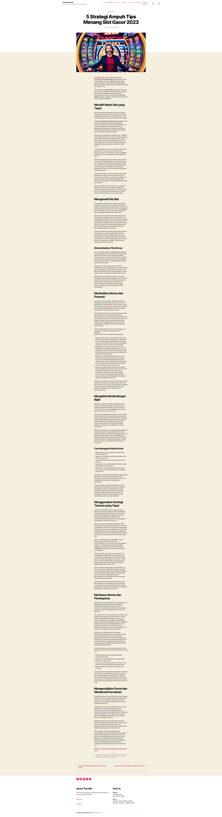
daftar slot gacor (119, 754)
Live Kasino (130, 2)
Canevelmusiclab (67, 2)
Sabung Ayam (138, 2)
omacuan (79, 804)
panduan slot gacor (107, 755)
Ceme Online (117, 2)
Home (104, 2)
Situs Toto (79, 799)
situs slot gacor (114, 755)
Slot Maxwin (144, 4)
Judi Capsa (124, 2)
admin (108, 27)
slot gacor (120, 755)
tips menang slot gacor (105, 757)
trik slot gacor (113, 757)
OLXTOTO (100, 812)
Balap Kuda (110, 2)
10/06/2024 (115, 27)
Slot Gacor (145, 2)
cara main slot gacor (111, 754)
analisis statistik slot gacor (101, 754)
